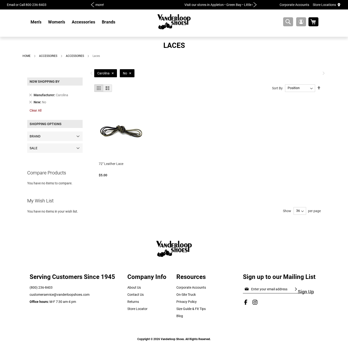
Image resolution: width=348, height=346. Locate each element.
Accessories (48, 56)
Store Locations (324, 5)
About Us (134, 287)
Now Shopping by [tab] (45, 81)
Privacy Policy (186, 302)
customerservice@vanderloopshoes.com (59, 294)
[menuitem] (36, 21)
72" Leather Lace (111, 164)
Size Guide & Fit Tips (191, 309)
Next (255, 4)
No (125, 73)
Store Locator (137, 309)
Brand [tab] (35, 136)
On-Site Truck (186, 294)
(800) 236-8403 (41, 287)
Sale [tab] (33, 148)
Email (11, 5)
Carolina (103, 73)
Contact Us (135, 294)
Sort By (277, 88)
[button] (301, 21)
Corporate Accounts (294, 5)
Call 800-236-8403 (32, 5)
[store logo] (174, 21)
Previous (92, 4)
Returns (133, 302)
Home (26, 56)
